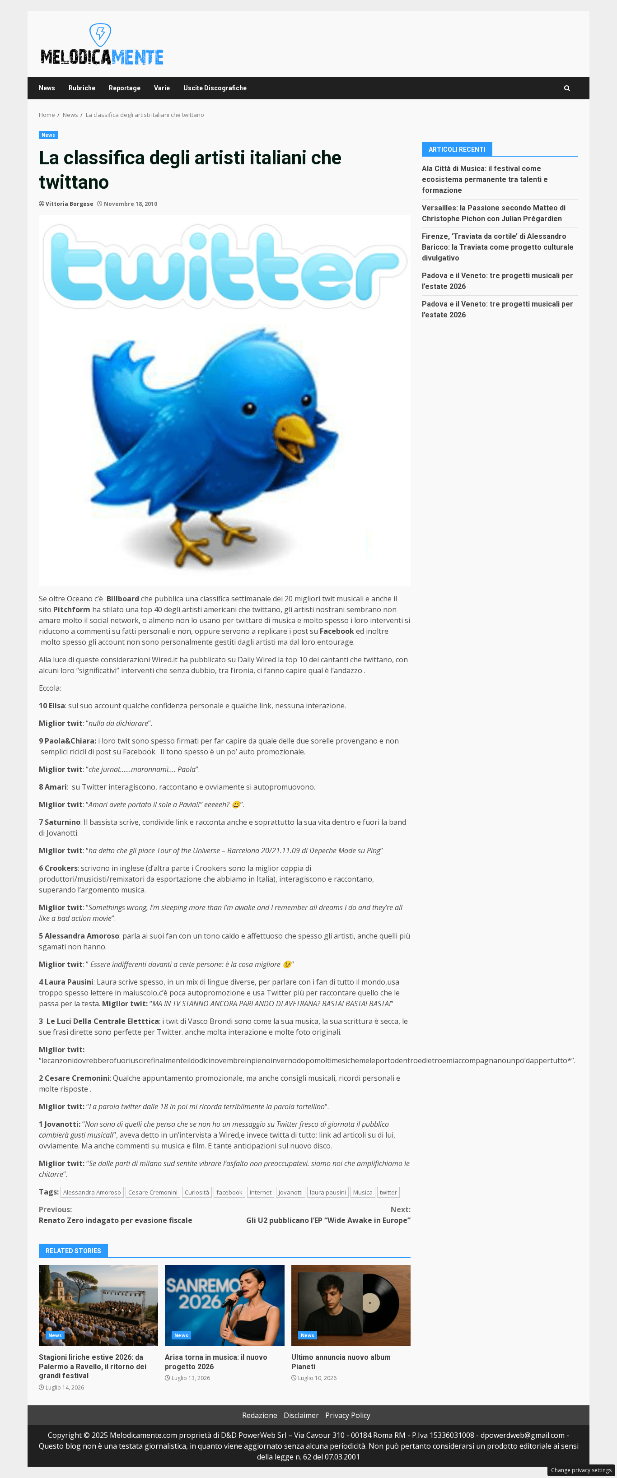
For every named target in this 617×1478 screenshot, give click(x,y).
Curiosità (197, 1192)
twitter (388, 1192)
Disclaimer (301, 1415)
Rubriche (82, 88)
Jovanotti (291, 1192)
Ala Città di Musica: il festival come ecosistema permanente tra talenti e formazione (485, 179)
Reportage (124, 88)
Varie (162, 88)
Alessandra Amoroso (92, 1192)
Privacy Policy (347, 1415)
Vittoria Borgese (69, 204)
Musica (363, 1192)
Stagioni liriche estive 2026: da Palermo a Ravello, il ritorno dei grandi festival (98, 1305)
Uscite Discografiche (215, 88)
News (47, 88)
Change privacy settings (581, 1470)
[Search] (567, 88)
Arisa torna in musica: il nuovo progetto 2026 (224, 1305)
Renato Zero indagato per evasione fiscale (115, 1214)
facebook (229, 1192)
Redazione (259, 1415)
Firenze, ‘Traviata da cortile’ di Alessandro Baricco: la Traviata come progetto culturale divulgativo (498, 247)
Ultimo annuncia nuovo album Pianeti (351, 1305)
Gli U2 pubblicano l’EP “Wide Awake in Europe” (328, 1214)
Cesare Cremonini (153, 1192)
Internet (260, 1192)
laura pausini (328, 1192)
